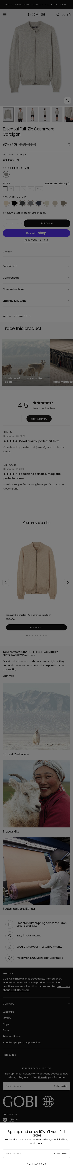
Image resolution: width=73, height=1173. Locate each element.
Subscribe (60, 1153)
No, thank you (36, 1163)
